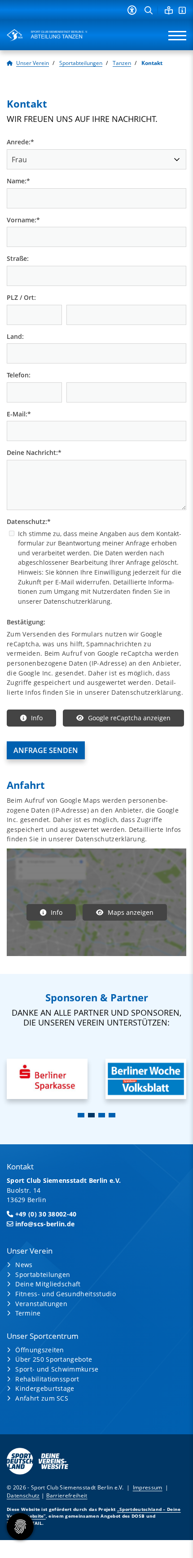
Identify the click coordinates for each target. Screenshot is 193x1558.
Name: (18, 181)
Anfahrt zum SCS (41, 1398)
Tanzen (122, 63)
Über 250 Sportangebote (53, 1359)
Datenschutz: (29, 521)
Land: (15, 336)
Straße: (18, 258)
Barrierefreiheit (67, 1495)
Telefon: (19, 375)
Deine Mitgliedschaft (47, 1284)
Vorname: (23, 220)
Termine (27, 1313)
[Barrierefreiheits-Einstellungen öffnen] (132, 10)
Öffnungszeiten (39, 1350)
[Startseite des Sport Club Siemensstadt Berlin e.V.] (10, 63)
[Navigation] (174, 35)
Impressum (147, 1487)
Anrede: (20, 142)
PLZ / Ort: (21, 297)
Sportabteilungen (80, 63)
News (23, 1264)
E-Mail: (19, 414)
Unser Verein (32, 63)
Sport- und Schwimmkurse (56, 1369)
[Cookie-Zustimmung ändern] (20, 1526)
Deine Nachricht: (34, 452)
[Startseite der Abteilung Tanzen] (47, 35)
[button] (81, 1115)
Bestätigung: (26, 622)
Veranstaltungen (41, 1303)
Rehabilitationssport (47, 1379)
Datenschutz (23, 1495)
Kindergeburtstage (44, 1388)
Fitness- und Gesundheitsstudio (65, 1294)
